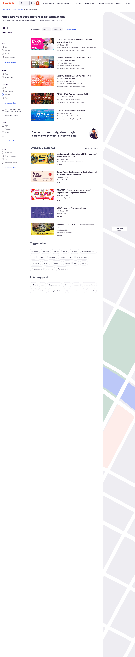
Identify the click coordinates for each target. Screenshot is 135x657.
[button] (90, 3)
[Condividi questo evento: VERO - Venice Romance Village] (93, 216)
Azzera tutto (71, 29)
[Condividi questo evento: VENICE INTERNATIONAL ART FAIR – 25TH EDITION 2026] (93, 67)
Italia (14, 9)
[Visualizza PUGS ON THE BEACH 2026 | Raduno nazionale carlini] (42, 44)
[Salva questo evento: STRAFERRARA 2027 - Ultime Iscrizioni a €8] (98, 234)
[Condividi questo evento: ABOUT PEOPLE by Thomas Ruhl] (93, 102)
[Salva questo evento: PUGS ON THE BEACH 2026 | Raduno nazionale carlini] (98, 49)
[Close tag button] (49, 29)
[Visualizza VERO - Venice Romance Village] (42, 212)
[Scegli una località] (31, 3)
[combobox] (34, 3)
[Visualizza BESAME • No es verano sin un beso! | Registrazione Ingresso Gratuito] (42, 194)
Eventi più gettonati (42, 147)
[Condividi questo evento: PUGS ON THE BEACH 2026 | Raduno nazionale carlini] (93, 49)
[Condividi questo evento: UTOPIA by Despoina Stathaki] (93, 119)
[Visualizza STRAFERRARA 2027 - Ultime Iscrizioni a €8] (42, 229)
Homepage (6, 9)
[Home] (8, 3)
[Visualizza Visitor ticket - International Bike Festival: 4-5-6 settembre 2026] (42, 158)
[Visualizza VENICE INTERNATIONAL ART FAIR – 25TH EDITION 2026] (42, 62)
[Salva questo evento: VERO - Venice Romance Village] (98, 216)
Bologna (20, 9)
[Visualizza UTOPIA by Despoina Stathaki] (42, 115)
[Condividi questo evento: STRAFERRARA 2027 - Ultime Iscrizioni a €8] (93, 234)
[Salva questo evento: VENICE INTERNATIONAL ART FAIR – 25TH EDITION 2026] (98, 67)
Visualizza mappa (119, 229)
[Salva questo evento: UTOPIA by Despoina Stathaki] (98, 119)
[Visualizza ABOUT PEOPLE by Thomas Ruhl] (42, 98)
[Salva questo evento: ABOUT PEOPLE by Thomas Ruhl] (98, 102)
